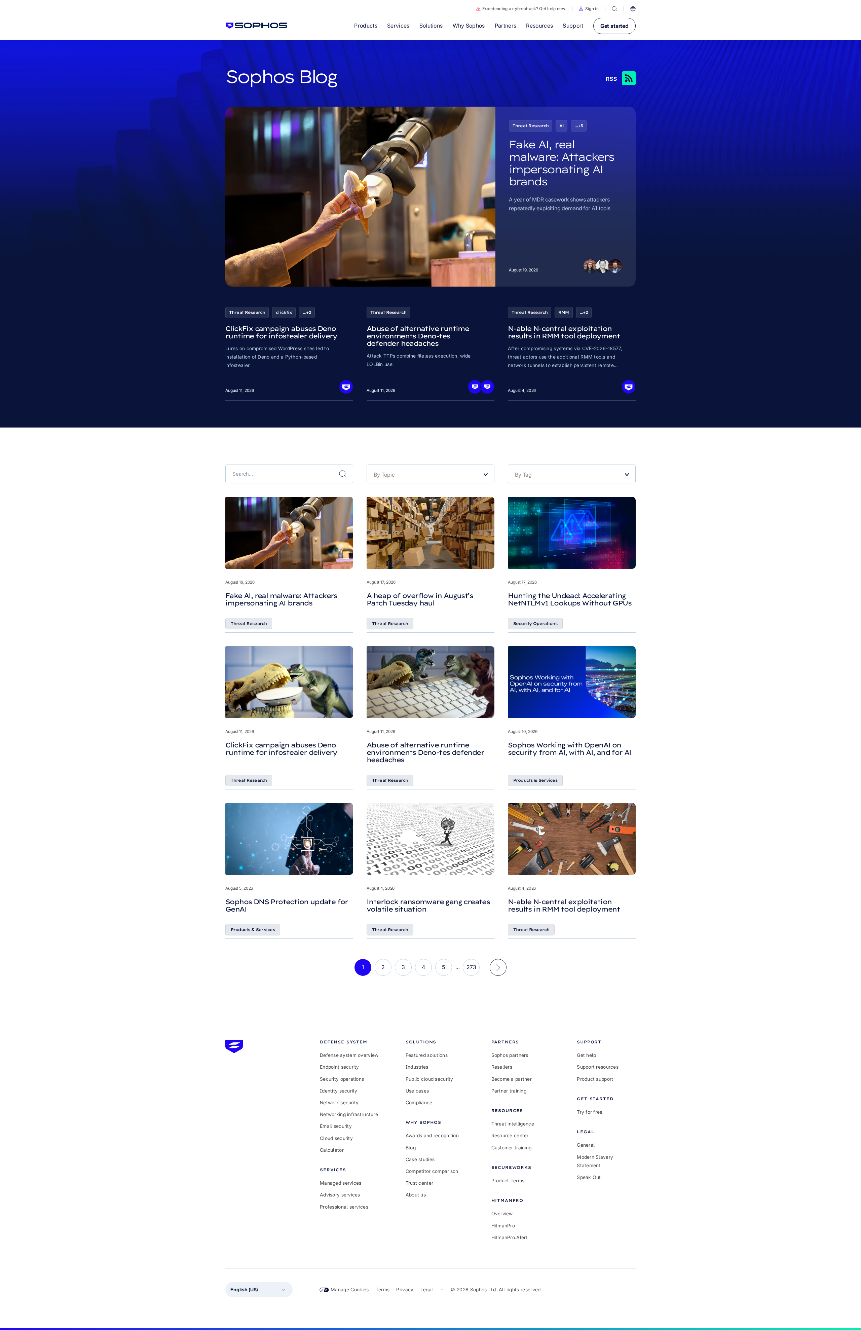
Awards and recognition (432, 1135)
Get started (614, 26)
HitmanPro (503, 1225)
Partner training (508, 1091)
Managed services (340, 1183)
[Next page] (498, 967)
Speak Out (589, 1177)
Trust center (419, 1183)
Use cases (417, 1091)
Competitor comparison (432, 1171)
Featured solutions (427, 1055)
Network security (339, 1102)
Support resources (598, 1067)
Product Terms (508, 1180)
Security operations (342, 1079)
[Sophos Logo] (256, 25)
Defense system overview (349, 1055)
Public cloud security (429, 1079)
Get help (586, 1055)
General (586, 1145)
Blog (411, 1147)
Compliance (419, 1102)
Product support (595, 1079)
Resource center (510, 1135)
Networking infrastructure (349, 1114)
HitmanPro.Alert (509, 1237)
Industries (417, 1067)
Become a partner (511, 1079)
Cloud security (336, 1138)
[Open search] (614, 8)
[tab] (349, 1042)
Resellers (502, 1067)
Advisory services (340, 1194)
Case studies (420, 1159)
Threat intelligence (512, 1123)
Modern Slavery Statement (595, 1161)
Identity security (339, 1091)
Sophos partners (509, 1055)
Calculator (332, 1150)
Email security (336, 1126)
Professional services (344, 1207)
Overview (502, 1213)
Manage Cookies (350, 1289)
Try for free (589, 1112)
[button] (589, 8)
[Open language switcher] (633, 8)
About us (416, 1194)
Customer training (511, 1147)
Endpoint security (339, 1067)
